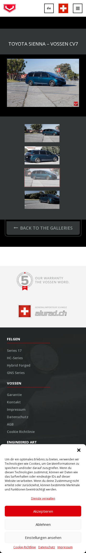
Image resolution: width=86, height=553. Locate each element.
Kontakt (14, 402)
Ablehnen (43, 524)
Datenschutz (46, 547)
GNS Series (16, 373)
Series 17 (14, 350)
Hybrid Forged (18, 365)
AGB (10, 424)
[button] (78, 450)
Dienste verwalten (43, 498)
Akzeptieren (43, 511)
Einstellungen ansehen (43, 537)
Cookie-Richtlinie (24, 547)
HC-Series (15, 358)
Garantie (14, 395)
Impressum (65, 547)
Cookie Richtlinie (21, 432)
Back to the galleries (46, 228)
